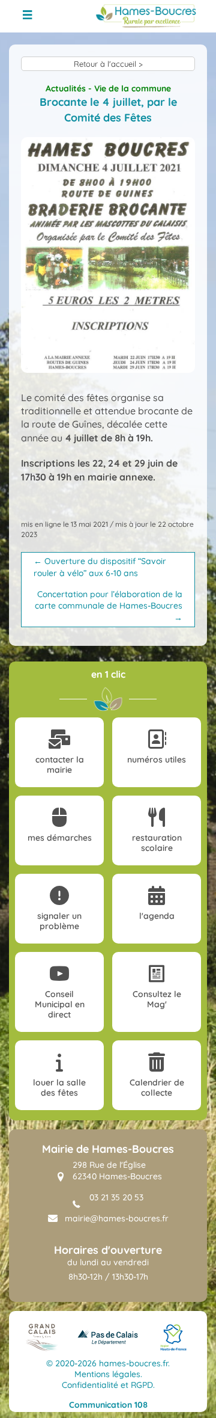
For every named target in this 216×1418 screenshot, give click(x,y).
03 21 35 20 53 (116, 1197)
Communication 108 (108, 1404)
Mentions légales (107, 1374)
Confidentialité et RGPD (107, 1385)
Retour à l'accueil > (108, 64)
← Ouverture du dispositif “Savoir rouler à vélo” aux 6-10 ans (100, 567)
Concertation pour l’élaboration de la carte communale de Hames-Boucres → (108, 606)
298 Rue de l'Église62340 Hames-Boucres (117, 1170)
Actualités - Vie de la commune (108, 88)
